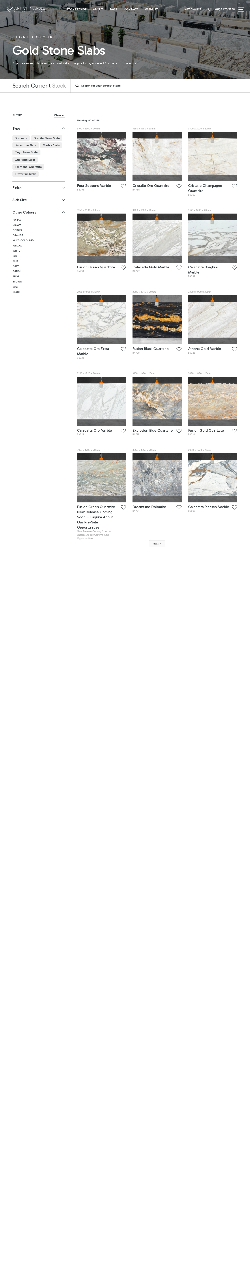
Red (15, 256)
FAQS (113, 9)
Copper (17, 230)
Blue (15, 287)
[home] (25, 9)
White (16, 250)
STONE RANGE (76, 9)
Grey (16, 266)
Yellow (17, 245)
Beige (16, 276)
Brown (17, 281)
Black (16, 292)
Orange (18, 235)
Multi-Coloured (23, 240)
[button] (241, 9)
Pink (15, 261)
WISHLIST (151, 9)
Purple (17, 220)
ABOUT (98, 9)
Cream (17, 225)
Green (16, 271)
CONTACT (131, 9)
